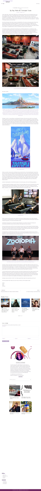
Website (29, 338)
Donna (18, 12)
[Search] (30, 379)
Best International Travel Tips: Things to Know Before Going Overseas (14, 398)
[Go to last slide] (2, 307)
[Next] (38, 307)
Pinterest (5, 483)
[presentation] (5, 303)
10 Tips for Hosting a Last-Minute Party (33, 291)
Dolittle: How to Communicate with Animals (35, 309)
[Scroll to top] (39, 489)
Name (4, 338)
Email (16, 338)
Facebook (4, 481)
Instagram (5, 482)
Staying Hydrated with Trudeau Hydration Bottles (9, 291)
